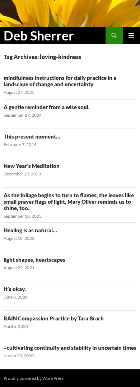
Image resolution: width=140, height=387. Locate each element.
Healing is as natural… (30, 230)
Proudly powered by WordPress (34, 378)
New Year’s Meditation (32, 166)
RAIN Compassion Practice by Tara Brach (54, 318)
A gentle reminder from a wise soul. (47, 107)
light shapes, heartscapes (34, 259)
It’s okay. (15, 289)
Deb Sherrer (39, 35)
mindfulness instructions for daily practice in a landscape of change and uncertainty (60, 80)
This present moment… (32, 136)
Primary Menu (131, 35)
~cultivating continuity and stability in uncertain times (70, 347)
